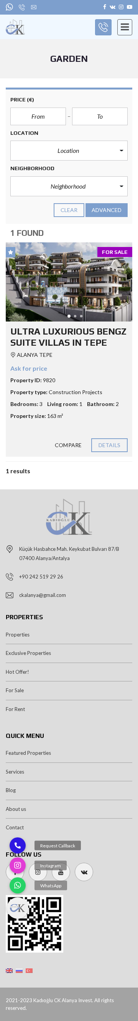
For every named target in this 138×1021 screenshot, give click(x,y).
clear (69, 210)
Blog (11, 790)
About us (16, 809)
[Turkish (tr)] (29, 970)
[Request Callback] (18, 845)
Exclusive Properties (28, 653)
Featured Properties (28, 753)
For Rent (15, 709)
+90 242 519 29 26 (41, 576)
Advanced (107, 210)
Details (110, 445)
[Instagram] (18, 865)
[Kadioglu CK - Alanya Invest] (12, 27)
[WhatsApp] (18, 885)
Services (15, 772)
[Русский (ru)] (19, 970)
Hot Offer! (17, 672)
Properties (18, 634)
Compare (68, 445)
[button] (69, 151)
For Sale (15, 690)
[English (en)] (9, 970)
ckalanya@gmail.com (42, 595)
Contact (15, 827)
